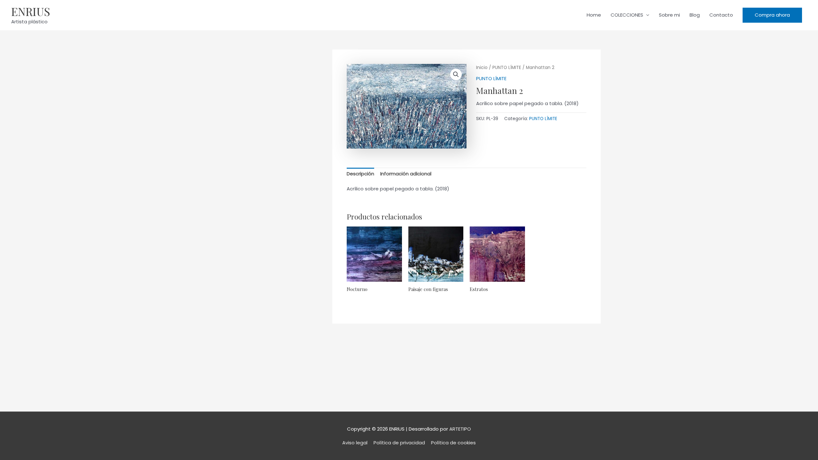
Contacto (721, 15)
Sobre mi (669, 15)
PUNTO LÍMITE (506, 68)
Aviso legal (354, 442)
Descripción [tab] (360, 173)
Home (594, 15)
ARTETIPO (460, 428)
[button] (772, 15)
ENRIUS (30, 11)
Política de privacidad (399, 442)
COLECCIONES (627, 15)
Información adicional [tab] (405, 173)
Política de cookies (453, 442)
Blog (695, 15)
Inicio (482, 68)
